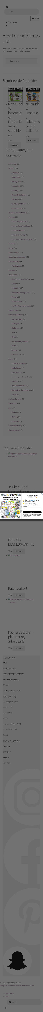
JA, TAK (32, 512)
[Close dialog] (42, 494)
